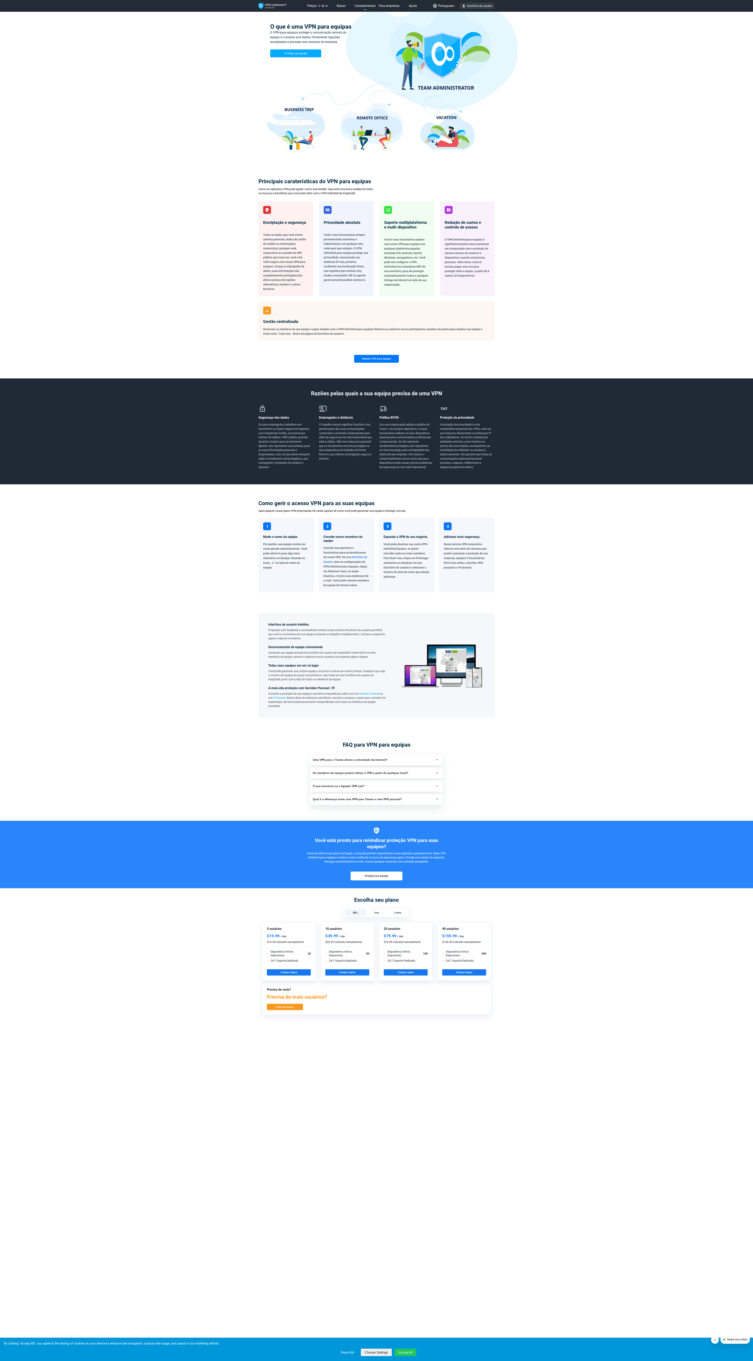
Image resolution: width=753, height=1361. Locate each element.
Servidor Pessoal (369, 693)
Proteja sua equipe (296, 53)
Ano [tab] (376, 912)
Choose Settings (376, 1352)
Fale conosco (285, 1006)
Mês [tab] (355, 912)
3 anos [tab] (397, 912)
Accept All (405, 1352)
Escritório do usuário (479, 5)
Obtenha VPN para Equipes (376, 358)
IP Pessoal (279, 697)
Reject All (347, 1352)
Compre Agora (289, 972)
